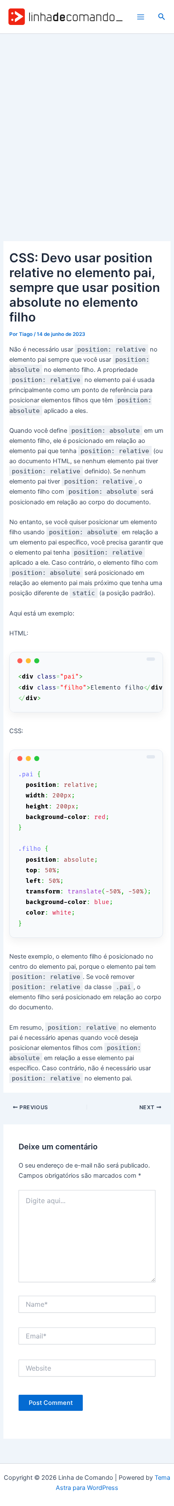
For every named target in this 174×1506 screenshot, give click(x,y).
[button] (162, 16)
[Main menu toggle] (141, 17)
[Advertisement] (87, 125)
